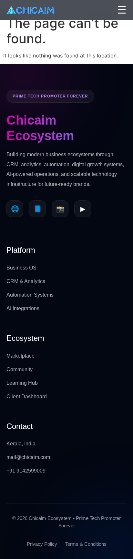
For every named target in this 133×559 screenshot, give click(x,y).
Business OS (21, 267)
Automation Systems (30, 295)
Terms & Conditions (86, 544)
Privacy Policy (42, 544)
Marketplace (20, 356)
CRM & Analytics (25, 281)
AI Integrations (22, 308)
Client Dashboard (26, 396)
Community (19, 369)
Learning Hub (22, 383)
